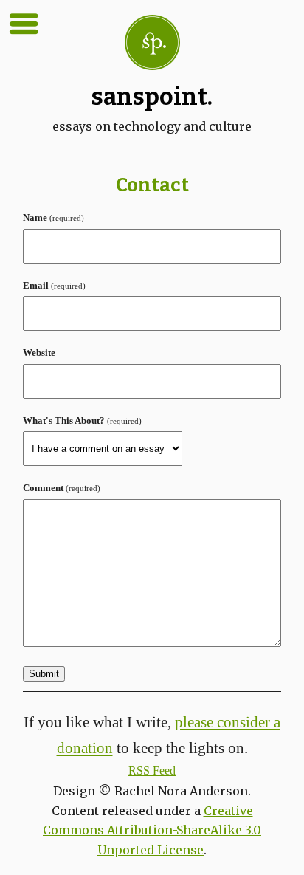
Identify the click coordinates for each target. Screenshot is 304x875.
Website (39, 353)
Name (53, 218)
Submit (44, 673)
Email (54, 286)
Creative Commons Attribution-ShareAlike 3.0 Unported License (152, 830)
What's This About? (82, 421)
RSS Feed (152, 770)
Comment (61, 488)
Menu (23, 23)
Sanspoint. (152, 97)
